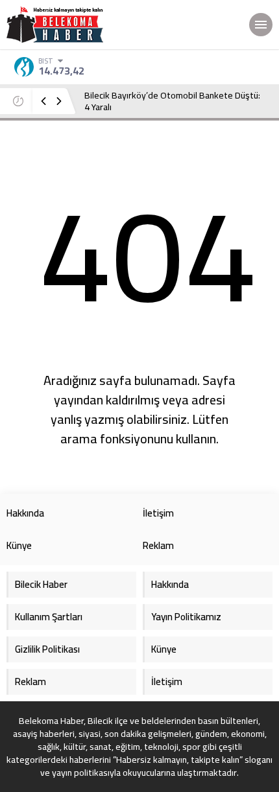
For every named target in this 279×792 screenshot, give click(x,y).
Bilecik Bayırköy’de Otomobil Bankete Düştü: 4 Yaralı (172, 101)
